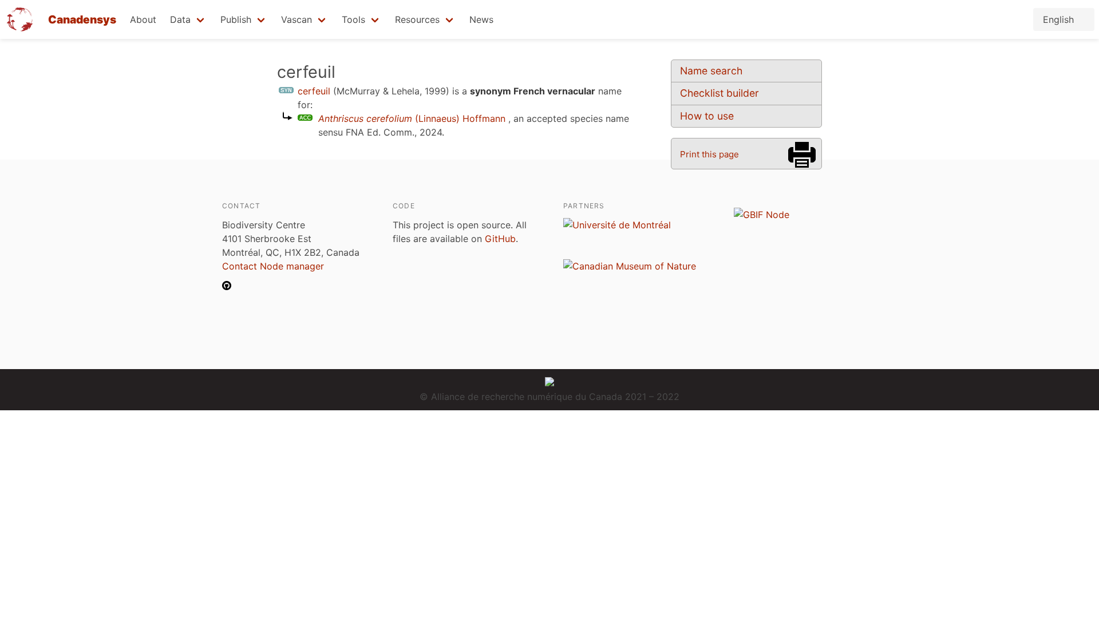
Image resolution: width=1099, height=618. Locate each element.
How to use (707, 116)
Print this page (709, 154)
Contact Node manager (273, 266)
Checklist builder (719, 93)
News (481, 19)
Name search (711, 71)
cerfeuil (314, 91)
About (143, 19)
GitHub (500, 238)
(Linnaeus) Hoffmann (411, 118)
